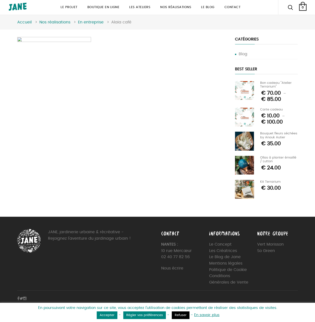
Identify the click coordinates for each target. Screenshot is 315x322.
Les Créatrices (223, 251)
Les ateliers (139, 7)
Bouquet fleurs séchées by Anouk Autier (278, 135)
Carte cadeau (271, 109)
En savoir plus (207, 315)
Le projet (69, 7)
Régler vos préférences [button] (144, 315)
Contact (232, 7)
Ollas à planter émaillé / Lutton (278, 159)
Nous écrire (172, 268)
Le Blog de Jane (225, 257)
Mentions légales (225, 263)
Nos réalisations (175, 7)
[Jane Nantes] (18, 9)
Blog (243, 54)
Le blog (208, 7)
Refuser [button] (181, 315)
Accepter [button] (107, 315)
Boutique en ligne (103, 7)
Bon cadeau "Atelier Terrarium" (276, 85)
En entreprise (91, 22)
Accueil (24, 22)
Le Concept (220, 244)
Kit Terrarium (270, 181)
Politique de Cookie (228, 270)
